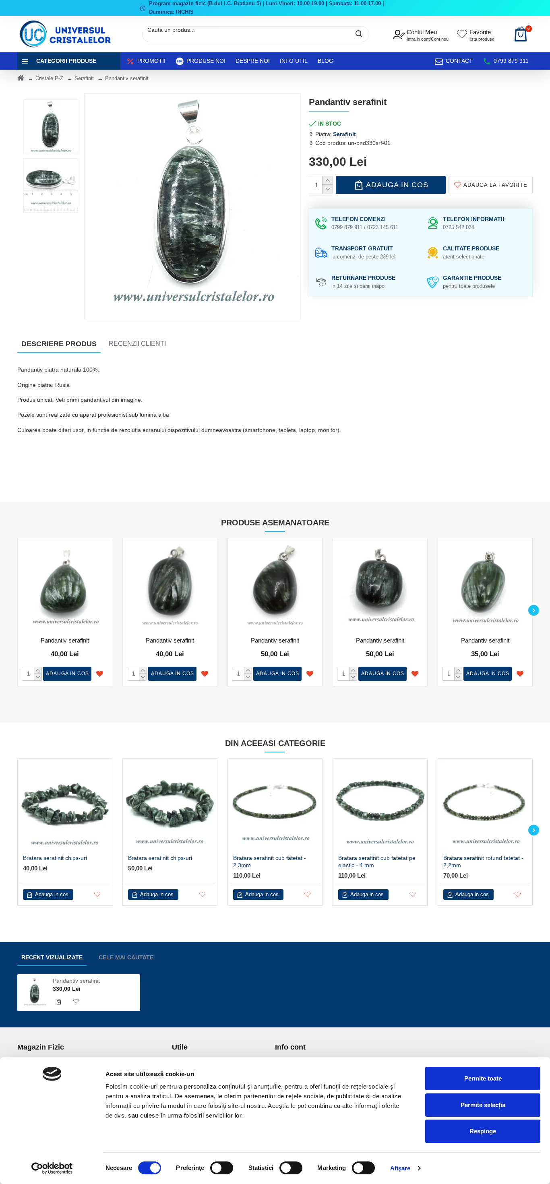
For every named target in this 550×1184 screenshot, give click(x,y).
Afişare (400, 1168)
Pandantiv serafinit (65, 640)
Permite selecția (483, 1104)
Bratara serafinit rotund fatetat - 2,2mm (483, 861)
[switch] (221, 1167)
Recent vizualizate (52, 957)
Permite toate (483, 1078)
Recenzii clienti (137, 343)
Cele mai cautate (126, 957)
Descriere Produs (59, 344)
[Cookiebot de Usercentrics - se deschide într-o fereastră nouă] (52, 1168)
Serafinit (84, 78)
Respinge (482, 1131)
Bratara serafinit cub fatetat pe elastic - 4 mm (377, 861)
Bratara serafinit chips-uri (55, 858)
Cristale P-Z (49, 78)
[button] (16, 610)
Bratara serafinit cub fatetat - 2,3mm (269, 861)
